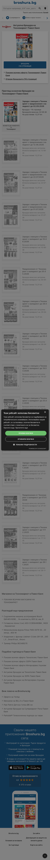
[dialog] (25, 429)
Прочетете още (21, 428)
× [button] (45, 412)
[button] (25, 444)
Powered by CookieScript (37, 449)
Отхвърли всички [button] (26, 439)
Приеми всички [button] (26, 433)
